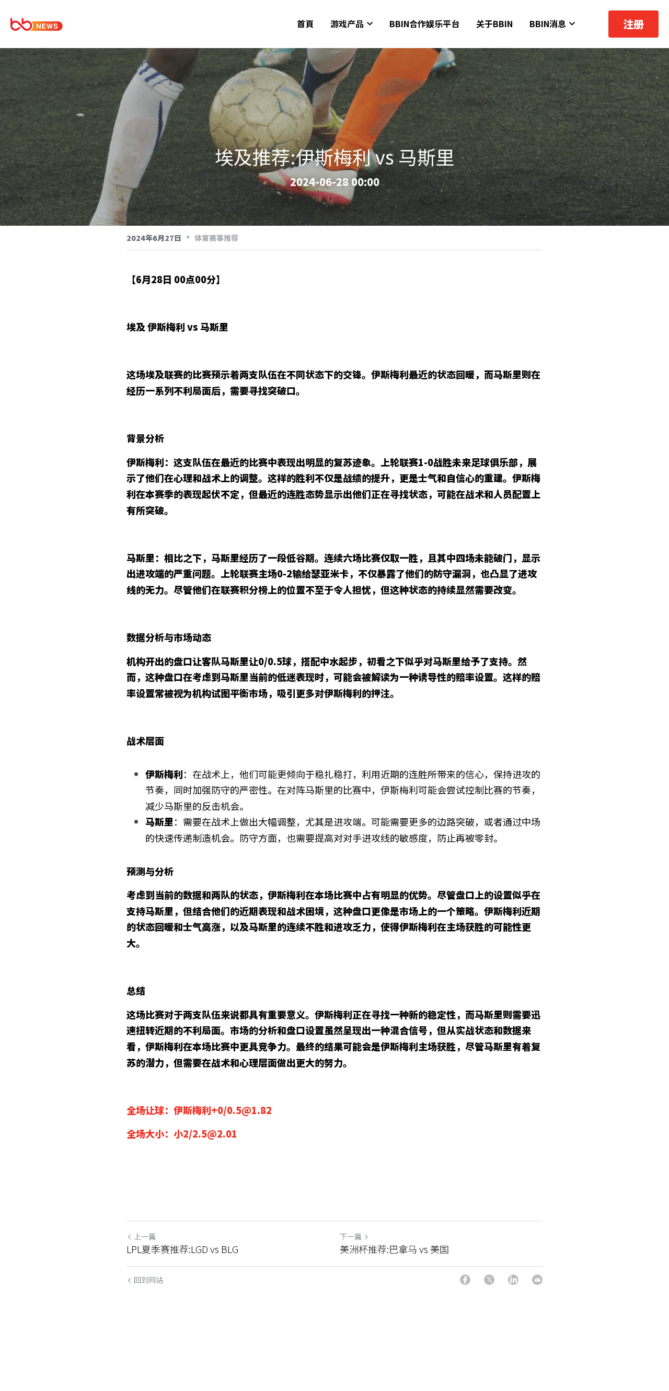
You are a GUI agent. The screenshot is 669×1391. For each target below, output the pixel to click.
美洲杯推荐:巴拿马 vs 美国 (394, 1249)
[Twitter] (489, 1279)
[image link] (36, 23)
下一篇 (351, 1236)
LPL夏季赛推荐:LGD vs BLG (182, 1249)
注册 (633, 23)
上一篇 (145, 1236)
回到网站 (148, 1279)
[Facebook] (465, 1279)
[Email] (537, 1279)
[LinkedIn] (513, 1279)
